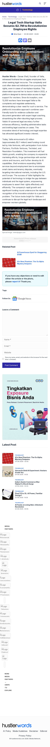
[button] (40, 3)
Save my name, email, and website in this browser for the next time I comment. (26, 358)
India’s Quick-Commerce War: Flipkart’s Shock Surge (27, 483)
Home (4, 17)
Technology (27, 10)
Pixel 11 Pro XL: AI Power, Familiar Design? (28, 494)
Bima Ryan (17, 34)
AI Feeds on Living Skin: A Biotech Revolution (29, 506)
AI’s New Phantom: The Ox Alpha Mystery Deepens (30, 262)
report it (16, 281)
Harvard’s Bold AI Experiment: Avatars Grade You (31, 471)
